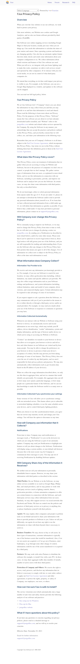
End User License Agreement (37, 143)
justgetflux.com (22, 124)
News (50, 2)
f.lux (11, 2)
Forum (57, 2)
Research (65, 2)
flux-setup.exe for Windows (29, 601)
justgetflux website (26, 607)
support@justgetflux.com (49, 211)
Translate (55, 10)
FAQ (73, 2)
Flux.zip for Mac (25, 604)
